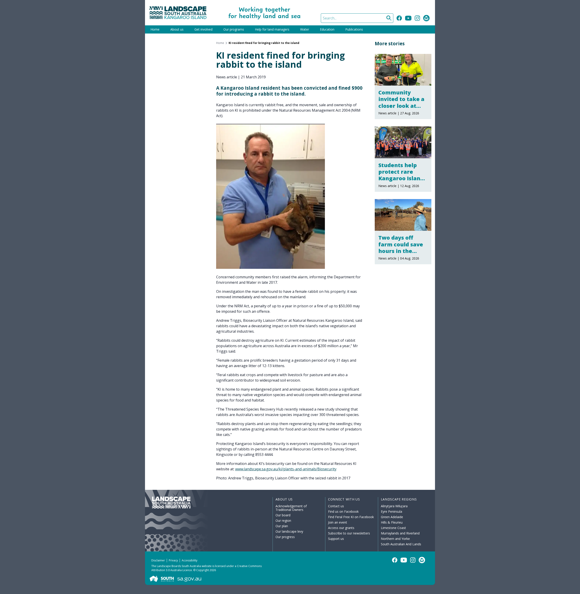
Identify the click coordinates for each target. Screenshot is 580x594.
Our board (283, 515)
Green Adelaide (392, 517)
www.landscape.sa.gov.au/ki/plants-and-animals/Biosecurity (285, 469)
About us (177, 29)
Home (155, 29)
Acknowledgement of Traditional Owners (291, 508)
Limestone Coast (393, 528)
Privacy (173, 560)
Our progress (285, 537)
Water (304, 29)
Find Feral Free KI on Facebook (351, 517)
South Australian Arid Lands (401, 544)
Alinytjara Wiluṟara (394, 506)
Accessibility (189, 560)
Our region (283, 520)
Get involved (203, 29)
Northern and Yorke (395, 538)
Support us (336, 538)
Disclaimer (158, 560)
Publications (354, 29)
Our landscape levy (289, 531)
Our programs (233, 29)
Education (327, 29)
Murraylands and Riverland (400, 533)
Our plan (282, 526)
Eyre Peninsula (391, 511)
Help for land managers (272, 29)
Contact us (336, 506)
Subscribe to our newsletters (349, 533)
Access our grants (341, 528)
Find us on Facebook (343, 511)
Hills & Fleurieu (392, 522)
